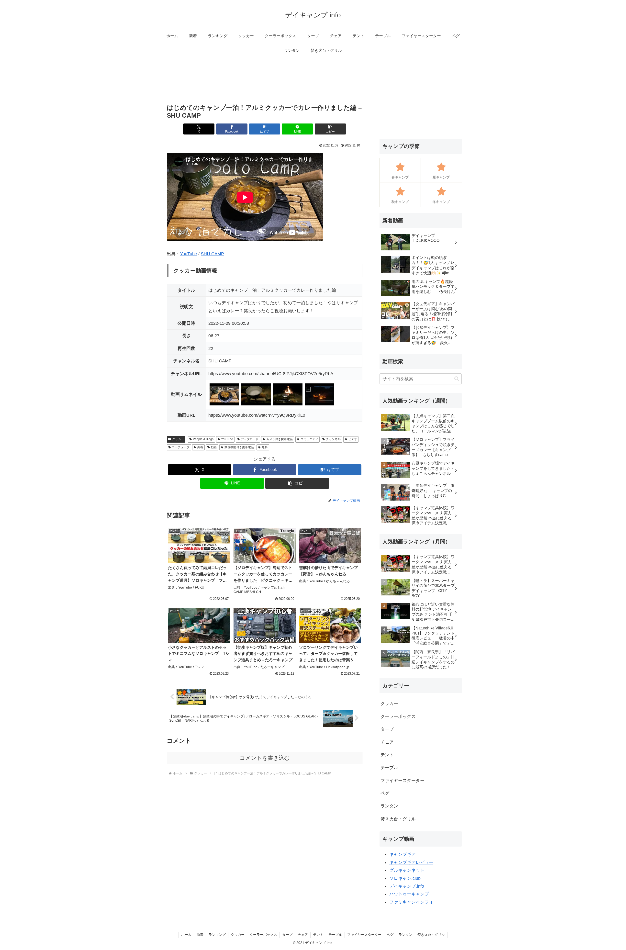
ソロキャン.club (405, 878)
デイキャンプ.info (406, 886)
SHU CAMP (212, 253)
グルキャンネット (407, 870)
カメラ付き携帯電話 (279, 439)
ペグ (390, 935)
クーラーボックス (263, 935)
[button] (330, 128)
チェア (303, 935)
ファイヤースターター (364, 935)
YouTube (188, 253)
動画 (214, 447)
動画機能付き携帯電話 (239, 447)
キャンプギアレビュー (411, 862)
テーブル (335, 935)
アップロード (249, 439)
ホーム (186, 935)
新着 (200, 935)
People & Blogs (203, 439)
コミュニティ (309, 439)
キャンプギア (402, 854)
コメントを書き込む (265, 758)
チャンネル (333, 439)
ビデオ (352, 439)
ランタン (405, 935)
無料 (265, 447)
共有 (200, 447)
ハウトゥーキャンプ (409, 894)
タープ (287, 935)
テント (318, 935)
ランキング (217, 935)
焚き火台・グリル (431, 935)
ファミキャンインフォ (411, 902)
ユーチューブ (181, 447)
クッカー (178, 439)
